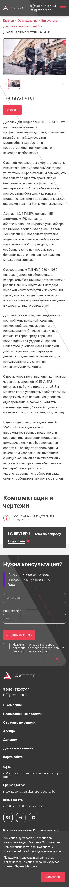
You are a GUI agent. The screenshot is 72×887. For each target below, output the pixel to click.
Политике (42, 651)
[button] (27, 32)
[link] (43, 6)
